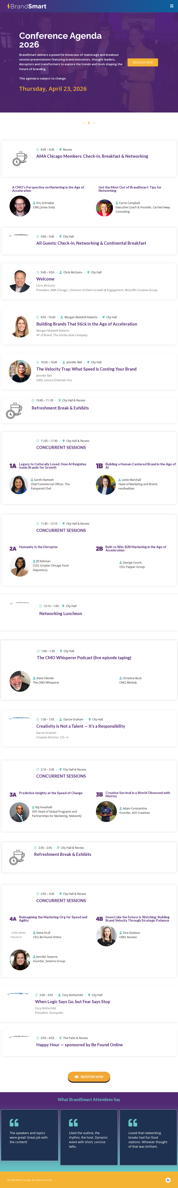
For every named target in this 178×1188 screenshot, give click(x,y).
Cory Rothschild (72, 995)
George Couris (132, 562)
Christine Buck (132, 678)
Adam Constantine (135, 808)
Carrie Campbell (129, 203)
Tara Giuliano (131, 933)
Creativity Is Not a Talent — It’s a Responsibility (80, 726)
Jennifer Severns (47, 957)
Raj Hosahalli (43, 807)
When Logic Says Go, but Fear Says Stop (72, 1001)
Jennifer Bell (74, 362)
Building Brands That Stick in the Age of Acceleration (86, 323)
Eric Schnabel (45, 203)
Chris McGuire (72, 272)
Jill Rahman (43, 561)
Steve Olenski (45, 678)
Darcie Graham (73, 719)
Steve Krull (43, 933)
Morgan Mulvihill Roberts (80, 317)
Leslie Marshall (131, 480)
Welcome (45, 278)
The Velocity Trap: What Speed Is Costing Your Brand (86, 368)
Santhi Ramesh (44, 480)
